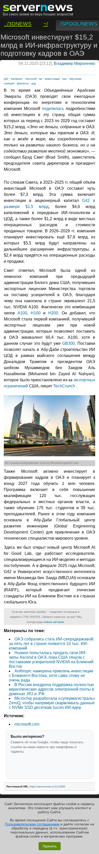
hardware (17, 78)
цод (33, 83)
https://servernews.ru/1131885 (47, 786)
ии (40, 78)
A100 (22, 313)
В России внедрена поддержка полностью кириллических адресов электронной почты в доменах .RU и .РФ (51, 689)
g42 (6, 78)
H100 (36, 313)
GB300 (68, 343)
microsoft (31, 78)
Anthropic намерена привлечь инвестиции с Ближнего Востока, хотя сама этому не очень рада (51, 675)
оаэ (64, 78)
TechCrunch (64, 386)
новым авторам (54, 621)
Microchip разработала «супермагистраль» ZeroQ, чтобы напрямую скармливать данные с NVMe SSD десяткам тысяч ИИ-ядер (52, 703)
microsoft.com (26, 724)
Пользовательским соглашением (32, 824)
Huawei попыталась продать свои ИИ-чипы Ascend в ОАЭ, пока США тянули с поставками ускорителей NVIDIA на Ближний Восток (51, 660)
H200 (53, 313)
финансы (23, 83)
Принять (50, 846)
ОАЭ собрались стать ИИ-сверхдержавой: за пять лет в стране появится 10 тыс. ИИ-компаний (51, 643)
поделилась (53, 108)
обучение (75, 78)
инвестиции (52, 78)
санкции (9, 83)
